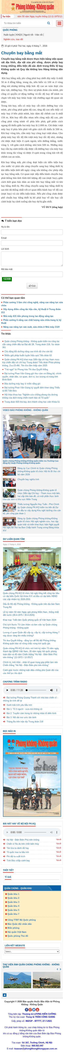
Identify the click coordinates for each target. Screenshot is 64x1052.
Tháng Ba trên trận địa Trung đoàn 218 (25, 721)
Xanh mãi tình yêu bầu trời (19, 705)
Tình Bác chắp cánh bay (18, 860)
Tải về (58, 839)
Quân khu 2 (13, 898)
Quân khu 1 (13, 894)
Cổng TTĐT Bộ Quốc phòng (22, 920)
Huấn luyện (9, 35)
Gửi (33, 285)
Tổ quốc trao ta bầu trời (18, 852)
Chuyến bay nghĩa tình (28, 479)
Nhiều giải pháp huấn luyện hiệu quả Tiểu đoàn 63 (28, 355)
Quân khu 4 (13, 906)
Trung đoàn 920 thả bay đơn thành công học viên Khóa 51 (32, 402)
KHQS (19, 35)
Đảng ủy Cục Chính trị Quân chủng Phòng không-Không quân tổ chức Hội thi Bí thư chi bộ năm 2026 (39, 471)
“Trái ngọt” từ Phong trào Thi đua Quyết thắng (26, 369)
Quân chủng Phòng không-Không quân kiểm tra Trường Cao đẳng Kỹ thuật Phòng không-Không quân (30, 462)
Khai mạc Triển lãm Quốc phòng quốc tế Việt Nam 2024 (29, 620)
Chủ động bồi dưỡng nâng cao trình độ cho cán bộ (28, 351)
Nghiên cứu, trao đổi (13, 39)
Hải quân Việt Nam (17, 932)
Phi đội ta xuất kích (16, 856)
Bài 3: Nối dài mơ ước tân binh (21, 717)
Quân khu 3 (13, 902)
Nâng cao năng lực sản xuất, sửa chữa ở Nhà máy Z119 (31, 327)
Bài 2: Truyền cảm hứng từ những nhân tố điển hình (31, 713)
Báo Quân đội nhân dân (20, 924)
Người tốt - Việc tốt (33, 35)
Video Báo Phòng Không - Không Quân (25, 410)
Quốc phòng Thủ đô (18, 936)
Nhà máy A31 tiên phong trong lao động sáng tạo (28, 316)
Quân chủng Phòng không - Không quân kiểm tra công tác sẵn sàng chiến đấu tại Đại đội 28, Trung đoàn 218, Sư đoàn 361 (31, 344)
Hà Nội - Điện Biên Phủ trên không (23, 840)
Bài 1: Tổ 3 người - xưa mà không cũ (24, 709)
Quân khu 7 (13, 914)
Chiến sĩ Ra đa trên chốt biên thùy (23, 844)
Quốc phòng (10, 30)
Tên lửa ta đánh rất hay (18, 848)
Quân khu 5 (13, 910)
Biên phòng (13, 928)
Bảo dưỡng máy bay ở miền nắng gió (22, 383)
